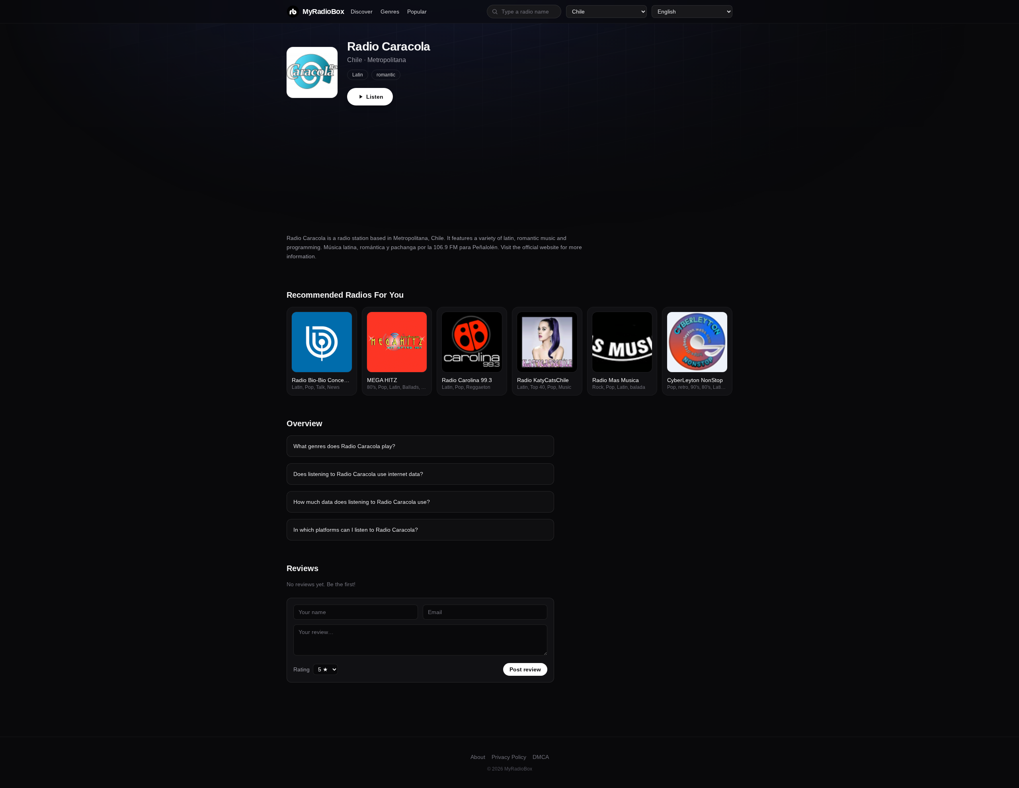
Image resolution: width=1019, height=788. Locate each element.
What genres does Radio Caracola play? (344, 446)
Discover (362, 11)
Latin (357, 75)
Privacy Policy (509, 757)
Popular (417, 11)
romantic (386, 75)
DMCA (541, 757)
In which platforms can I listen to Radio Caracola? (355, 530)
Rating (301, 669)
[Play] (341, 322)
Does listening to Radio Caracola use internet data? (358, 474)
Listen (374, 97)
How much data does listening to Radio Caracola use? (361, 502)
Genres (390, 11)
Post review (525, 669)
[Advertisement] (509, 165)
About (477, 757)
